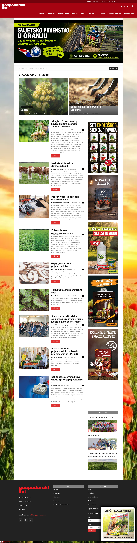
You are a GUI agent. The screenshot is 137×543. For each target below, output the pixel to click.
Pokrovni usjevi (59, 230)
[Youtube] (127, 6)
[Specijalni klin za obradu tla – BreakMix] (93, 92)
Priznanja (102, 1)
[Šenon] (43, 99)
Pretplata (91, 493)
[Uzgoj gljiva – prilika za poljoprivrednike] (34, 273)
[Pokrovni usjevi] (34, 240)
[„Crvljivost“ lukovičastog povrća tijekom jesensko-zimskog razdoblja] (34, 131)
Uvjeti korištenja (93, 497)
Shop (83, 14)
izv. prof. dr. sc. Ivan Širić (58, 269)
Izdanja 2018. (29, 68)
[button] (133, 6)
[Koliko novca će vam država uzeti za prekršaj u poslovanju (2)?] (34, 387)
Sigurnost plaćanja (93, 509)
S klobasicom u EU (93, 435)
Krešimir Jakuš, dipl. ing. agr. (59, 169)
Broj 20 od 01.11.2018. (26, 106)
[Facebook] (121, 6)
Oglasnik (92, 14)
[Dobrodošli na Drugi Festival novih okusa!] (102, 426)
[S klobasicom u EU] (102, 444)
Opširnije (55, 156)
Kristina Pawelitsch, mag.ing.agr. (80, 113)
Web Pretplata (63, 14)
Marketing (88, 1)
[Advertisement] (103, 395)
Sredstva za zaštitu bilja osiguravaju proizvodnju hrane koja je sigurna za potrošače (67, 319)
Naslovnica (22, 68)
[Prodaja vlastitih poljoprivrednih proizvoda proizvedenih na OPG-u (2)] (34, 358)
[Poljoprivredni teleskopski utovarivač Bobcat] (34, 206)
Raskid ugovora (92, 501)
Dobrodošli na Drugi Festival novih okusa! (100, 417)
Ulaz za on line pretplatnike (110, 14)
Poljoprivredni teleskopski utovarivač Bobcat (65, 198)
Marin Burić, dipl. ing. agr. (58, 295)
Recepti (74, 14)
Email (89, 525)
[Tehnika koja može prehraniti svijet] (34, 299)
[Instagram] (124, 6)
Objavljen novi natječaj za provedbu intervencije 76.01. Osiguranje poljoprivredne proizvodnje (102, 454)
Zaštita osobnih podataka (61, 505)
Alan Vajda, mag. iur (57, 385)
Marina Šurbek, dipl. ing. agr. (59, 357)
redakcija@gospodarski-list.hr (38, 515)
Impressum (95, 1)
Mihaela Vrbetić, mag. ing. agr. (29, 113)
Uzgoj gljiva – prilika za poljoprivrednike (63, 265)
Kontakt (108, 1)
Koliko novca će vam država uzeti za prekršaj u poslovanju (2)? (67, 380)
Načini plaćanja (92, 505)
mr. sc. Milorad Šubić (57, 129)
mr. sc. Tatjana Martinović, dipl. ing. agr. (62, 233)
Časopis (51, 14)
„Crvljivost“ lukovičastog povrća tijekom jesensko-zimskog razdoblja (64, 124)
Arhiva (113, 1)
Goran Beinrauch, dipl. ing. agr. (59, 325)
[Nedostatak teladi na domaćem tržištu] (34, 173)
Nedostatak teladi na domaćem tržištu (62, 164)
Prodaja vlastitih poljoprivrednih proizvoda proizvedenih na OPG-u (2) (65, 351)
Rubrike (41, 14)
